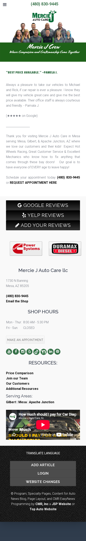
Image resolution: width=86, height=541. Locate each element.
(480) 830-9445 (44, 4)
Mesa (22, 402)
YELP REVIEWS (45, 215)
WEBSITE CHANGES (43, 482)
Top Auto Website (43, 509)
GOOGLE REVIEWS (45, 205)
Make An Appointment (25, 339)
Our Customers (17, 383)
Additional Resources (22, 389)
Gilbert (11, 402)
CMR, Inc (41, 504)
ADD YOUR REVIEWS (45, 225)
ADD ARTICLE (43, 465)
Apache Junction (41, 402)
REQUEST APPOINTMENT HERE (33, 183)
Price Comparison (19, 373)
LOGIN (43, 473)
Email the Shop (17, 301)
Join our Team (17, 378)
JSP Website (61, 504)
